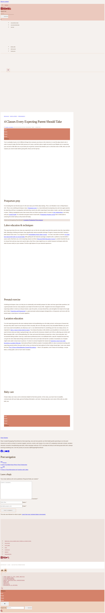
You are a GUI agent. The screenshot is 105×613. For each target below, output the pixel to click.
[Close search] (5, 603)
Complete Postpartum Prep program (33, 220)
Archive (6, 116)
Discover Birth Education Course (46, 239)
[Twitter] (7, 9)
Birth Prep (13, 116)
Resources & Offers (10, 585)
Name (24, 502)
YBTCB (12, 27)
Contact (7, 549)
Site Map (7, 545)
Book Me (13, 46)
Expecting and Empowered (18, 311)
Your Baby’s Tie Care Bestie (14, 576)
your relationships (58, 212)
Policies (7, 543)
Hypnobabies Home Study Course (37, 234)
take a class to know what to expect (20, 330)
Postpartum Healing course (47, 214)
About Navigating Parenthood (14, 580)
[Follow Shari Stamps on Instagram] (4, 451)
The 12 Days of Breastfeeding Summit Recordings (22, 347)
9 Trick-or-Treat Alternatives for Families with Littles (14, 468)
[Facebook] (3, 9)
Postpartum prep (32, 208)
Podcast (13, 51)
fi (48, 230)
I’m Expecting (14, 22)
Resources (8, 554)
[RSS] (8, 9)
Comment (35, 498)
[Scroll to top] (2, 571)
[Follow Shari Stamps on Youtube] (6, 451)
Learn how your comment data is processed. (34, 514)
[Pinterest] (5, 9)
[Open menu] (8, 70)
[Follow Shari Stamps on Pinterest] (8, 451)
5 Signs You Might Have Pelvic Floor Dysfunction (14, 463)
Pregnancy (21, 116)
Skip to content (5, 1)
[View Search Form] (2, 588)
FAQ (6, 547)
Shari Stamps (9, 127)
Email (24, 506)
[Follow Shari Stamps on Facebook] (2, 451)
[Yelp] (10, 9)
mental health (12, 214)
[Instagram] (2, 9)
